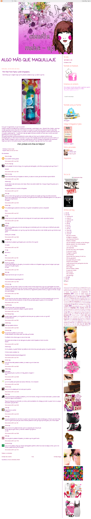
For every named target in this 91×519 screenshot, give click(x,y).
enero (68, 234)
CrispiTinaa (7, 305)
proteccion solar (76, 318)
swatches (79, 322)
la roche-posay (67, 304)
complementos (84, 292)
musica (79, 310)
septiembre (69, 220)
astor (68, 287)
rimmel (65, 321)
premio (86, 316)
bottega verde (86, 289)
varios (86, 324)
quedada (82, 318)
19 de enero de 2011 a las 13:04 (11, 221)
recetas (87, 318)
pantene (65, 313)
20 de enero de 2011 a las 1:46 (11, 423)
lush (83, 306)
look (66, 306)
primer (70, 318)
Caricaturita (7, 443)
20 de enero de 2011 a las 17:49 (12, 441)
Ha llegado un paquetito (71, 253)
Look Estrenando (70, 255)
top (70, 324)
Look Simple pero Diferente (72, 239)
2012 (66, 213)
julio (68, 223)
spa (75, 322)
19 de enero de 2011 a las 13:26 (12, 237)
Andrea (6, 425)
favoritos (72, 298)
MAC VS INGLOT (70, 274)
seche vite (74, 321)
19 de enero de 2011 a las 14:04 (11, 270)
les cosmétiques (80, 304)
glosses (69, 300)
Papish (6, 394)
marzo (68, 230)
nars (86, 310)
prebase (81, 316)
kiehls (81, 302)
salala (69, 321)
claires (83, 290)
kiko (84, 303)
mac (87, 306)
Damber (7, 360)
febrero (68, 232)
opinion (71, 312)
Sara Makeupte (8, 314)
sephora (79, 321)
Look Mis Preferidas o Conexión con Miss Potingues (77, 242)
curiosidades (82, 295)
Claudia (70, 150)
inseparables (76, 301)
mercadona (88, 309)
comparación (75, 292)
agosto (68, 222)
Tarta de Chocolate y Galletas (72, 268)
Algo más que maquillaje (28, 60)
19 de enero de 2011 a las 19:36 (12, 377)
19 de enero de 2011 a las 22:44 (12, 414)
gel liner (87, 298)
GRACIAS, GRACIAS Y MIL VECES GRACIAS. (75, 244)
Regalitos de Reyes (70, 265)
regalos (65, 319)
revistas (83, 319)
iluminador (66, 301)
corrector (76, 294)
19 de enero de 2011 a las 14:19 (11, 302)
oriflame (83, 312)
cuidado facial (67, 295)
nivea (89, 310)
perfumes (87, 313)
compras (67, 294)
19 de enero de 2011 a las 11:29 (11, 171)
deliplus (8, 150)
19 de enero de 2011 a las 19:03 (12, 366)
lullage (80, 306)
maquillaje (73, 308)
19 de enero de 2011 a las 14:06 (12, 282)
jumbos (76, 303)
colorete (67, 292)
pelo (81, 313)
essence (84, 297)
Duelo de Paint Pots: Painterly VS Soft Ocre (76, 256)
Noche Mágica (69, 267)
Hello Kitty (83, 300)
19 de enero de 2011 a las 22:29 (12, 384)
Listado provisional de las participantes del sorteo (77, 263)
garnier (83, 298)
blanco (74, 289)
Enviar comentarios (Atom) (14, 460)
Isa (5, 216)
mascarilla (77, 309)
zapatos (83, 325)
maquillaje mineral (84, 308)
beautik (82, 287)
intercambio (83, 301)
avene (71, 287)
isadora (88, 301)
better (70, 289)
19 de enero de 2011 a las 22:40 (12, 405)
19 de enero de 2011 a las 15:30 (11, 328)
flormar (78, 298)
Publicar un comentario (7, 453)
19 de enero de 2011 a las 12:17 (11, 191)
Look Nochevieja (69, 275)
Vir (5, 250)
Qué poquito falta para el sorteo (73, 260)
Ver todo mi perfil (72, 154)
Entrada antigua (57, 457)
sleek (88, 321)
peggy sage (71, 313)
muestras (71, 310)
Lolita (6, 223)
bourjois (65, 290)
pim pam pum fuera (14, 150)
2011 (66, 215)
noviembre (69, 216)
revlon (88, 319)
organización (76, 312)
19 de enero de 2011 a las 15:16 (11, 320)
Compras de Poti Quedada (72, 261)
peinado (76, 313)
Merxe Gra (7, 156)
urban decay (79, 324)
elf (78, 297)
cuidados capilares (75, 295)
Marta (6, 416)
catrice (79, 290)
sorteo (70, 322)
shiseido (84, 321)
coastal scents (87, 290)
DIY (75, 297)
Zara (88, 325)
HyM (88, 300)
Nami (6, 272)
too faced (66, 324)
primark (65, 318)
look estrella (74, 306)
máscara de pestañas (68, 309)
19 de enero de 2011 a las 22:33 (12, 392)
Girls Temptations (9, 260)
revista (78, 319)
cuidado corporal (84, 294)
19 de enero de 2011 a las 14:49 (12, 311)
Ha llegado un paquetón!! (71, 237)
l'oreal (87, 303)
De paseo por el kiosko (71, 270)
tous (73, 324)
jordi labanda (71, 302)
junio (68, 225)
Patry (6, 193)
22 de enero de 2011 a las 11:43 (11, 450)
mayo (68, 227)
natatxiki (7, 323)
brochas (70, 290)
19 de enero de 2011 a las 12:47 (11, 213)
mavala (82, 309)
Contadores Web (67, 62)
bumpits (75, 290)
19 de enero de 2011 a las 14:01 (11, 258)
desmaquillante (69, 297)
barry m (78, 287)
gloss (65, 300)
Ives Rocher (66, 302)
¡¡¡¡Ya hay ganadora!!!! (71, 258)
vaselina (65, 325)
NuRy (6, 436)
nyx (66, 312)
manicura (66, 307)
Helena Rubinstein (75, 300)
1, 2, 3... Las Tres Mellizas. (71, 246)
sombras (66, 322)
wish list (69, 325)
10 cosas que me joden (71, 251)
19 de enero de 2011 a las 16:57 (12, 344)
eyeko (68, 298)
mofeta (66, 310)
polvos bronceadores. (74, 316)
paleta (88, 312)
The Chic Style (8, 164)
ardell (65, 287)
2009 (66, 279)
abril (68, 229)
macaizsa (7, 387)
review (73, 319)
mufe (75, 310)
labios (73, 304)
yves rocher (79, 325)
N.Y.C (82, 310)
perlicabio (7, 379)
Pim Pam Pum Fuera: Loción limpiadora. (75, 249)
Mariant (6, 205)
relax (70, 319)
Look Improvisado (70, 248)
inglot (70, 301)
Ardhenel (7, 369)
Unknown (7, 284)
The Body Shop (86, 322)
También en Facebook (71, 241)
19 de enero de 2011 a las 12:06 (12, 179)
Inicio (33, 457)
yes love (74, 325)
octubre (68, 218)
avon (75, 287)
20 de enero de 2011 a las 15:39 (12, 433)
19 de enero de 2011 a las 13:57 (11, 247)
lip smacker (88, 304)
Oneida (6, 296)
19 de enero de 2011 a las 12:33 (12, 203)
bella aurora (88, 287)
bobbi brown (79, 289)
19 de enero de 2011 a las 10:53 (11, 161)
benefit (66, 289)
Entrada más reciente (6, 457)
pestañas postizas (75, 315)
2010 (66, 277)
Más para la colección (71, 235)
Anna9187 (7, 239)
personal (66, 315)
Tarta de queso (69, 272)
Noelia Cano (7, 174)
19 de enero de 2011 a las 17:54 (11, 357)
